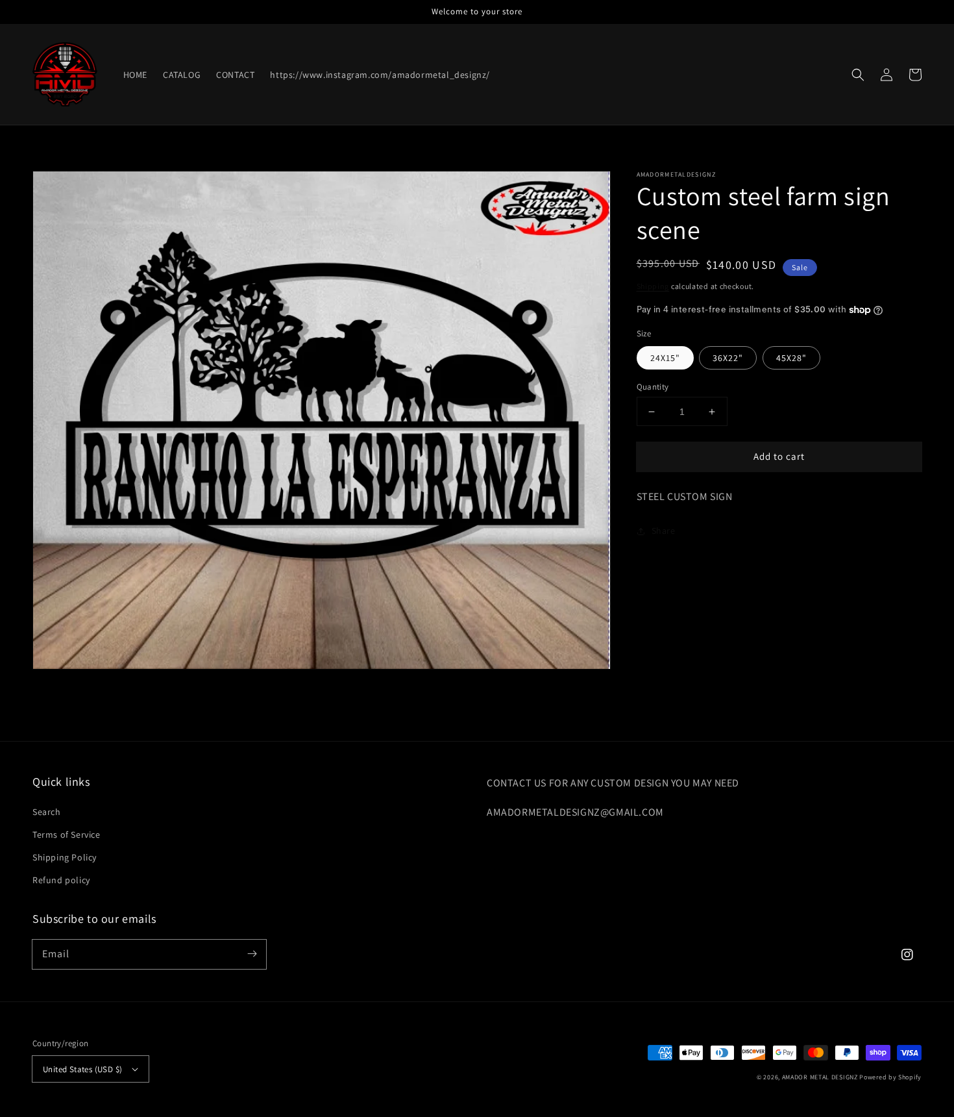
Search (46, 812)
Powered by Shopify (890, 1077)
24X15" (665, 358)
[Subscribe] (252, 954)
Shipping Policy (64, 857)
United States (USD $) (82, 1069)
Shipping (653, 286)
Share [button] (664, 530)
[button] (858, 74)
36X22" (728, 358)
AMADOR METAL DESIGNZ (820, 1077)
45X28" (791, 358)
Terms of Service (66, 834)
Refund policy (61, 880)
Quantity (653, 386)
